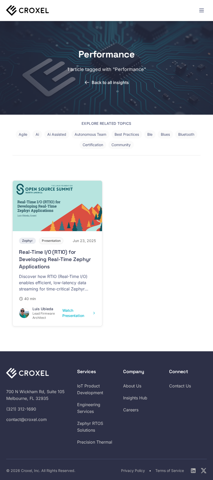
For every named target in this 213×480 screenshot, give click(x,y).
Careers (130, 409)
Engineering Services (88, 408)
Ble (149, 134)
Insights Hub (135, 397)
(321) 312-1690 (21, 409)
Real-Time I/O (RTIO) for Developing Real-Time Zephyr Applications (55, 259)
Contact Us (180, 385)
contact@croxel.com (26, 419)
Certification (93, 144)
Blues (165, 134)
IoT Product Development (90, 389)
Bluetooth (186, 134)
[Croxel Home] (27, 10)
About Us (132, 385)
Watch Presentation (73, 313)
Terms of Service (169, 470)
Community (121, 144)
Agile (23, 134)
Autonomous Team (90, 134)
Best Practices (127, 134)
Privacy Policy (133, 470)
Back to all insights (110, 82)
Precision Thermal (94, 442)
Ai (37, 134)
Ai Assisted (56, 134)
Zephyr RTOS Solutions (90, 427)
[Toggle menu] (201, 10)
